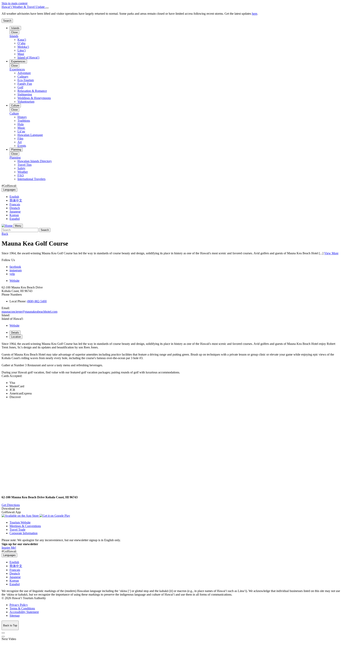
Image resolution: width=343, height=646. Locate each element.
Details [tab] (15, 332)
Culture (15, 105)
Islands (15, 28)
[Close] (47, 8)
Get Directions (11, 505)
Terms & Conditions (22, 608)
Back (5, 233)
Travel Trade (17, 529)
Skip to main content (14, 3)
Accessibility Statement (24, 612)
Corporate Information (24, 533)
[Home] (7, 225)
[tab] (171, 7)
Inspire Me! (9, 547)
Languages (9, 189)
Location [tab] (16, 336)
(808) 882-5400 (37, 301)
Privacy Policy (19, 604)
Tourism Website (20, 522)
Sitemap (15, 615)
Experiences (18, 61)
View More (331, 253)
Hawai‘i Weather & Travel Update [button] (23, 7)
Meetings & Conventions (25, 526)
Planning (16, 149)
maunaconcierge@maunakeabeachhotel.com (29, 311)
